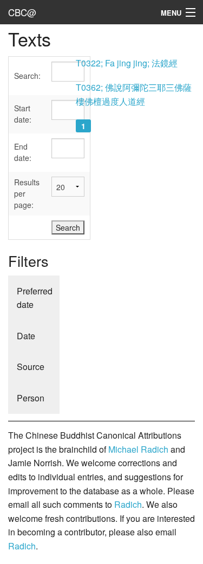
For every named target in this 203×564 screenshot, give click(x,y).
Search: (27, 75)
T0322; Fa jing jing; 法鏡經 (127, 63)
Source (30, 366)
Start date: (22, 114)
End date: (22, 152)
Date (26, 336)
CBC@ (22, 12)
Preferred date (35, 298)
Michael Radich (138, 449)
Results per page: (27, 193)
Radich (128, 504)
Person (30, 398)
